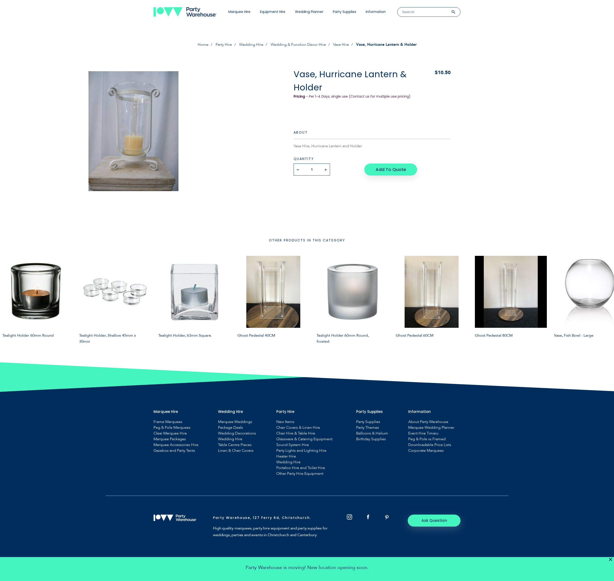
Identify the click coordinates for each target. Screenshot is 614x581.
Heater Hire (286, 456)
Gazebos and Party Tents (174, 450)
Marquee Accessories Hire (176, 445)
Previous (7, 299)
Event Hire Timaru (423, 433)
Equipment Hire (272, 11)
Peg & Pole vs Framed (427, 439)
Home (203, 44)
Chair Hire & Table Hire (295, 433)
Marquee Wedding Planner (431, 427)
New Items (285, 422)
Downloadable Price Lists (429, 445)
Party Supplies (344, 11)
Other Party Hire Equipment (299, 473)
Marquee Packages (170, 439)
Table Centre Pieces (235, 445)
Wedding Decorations (237, 433)
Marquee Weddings (235, 422)
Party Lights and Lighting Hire (301, 450)
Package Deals (230, 427)
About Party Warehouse (428, 422)
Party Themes (367, 427)
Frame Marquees (168, 422)
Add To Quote (391, 169)
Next (607, 299)
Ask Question (434, 520)
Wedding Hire (251, 44)
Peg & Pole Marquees (172, 427)
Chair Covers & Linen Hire (298, 427)
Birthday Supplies (371, 439)
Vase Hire (341, 44)
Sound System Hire (292, 445)
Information (376, 11)
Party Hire (224, 44)
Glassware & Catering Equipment (304, 439)
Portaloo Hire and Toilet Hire (300, 468)
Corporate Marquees (426, 450)
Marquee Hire (239, 11)
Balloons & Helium (372, 433)
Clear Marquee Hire (170, 433)
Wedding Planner (309, 11)
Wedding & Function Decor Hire (298, 44)
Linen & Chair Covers (236, 450)
